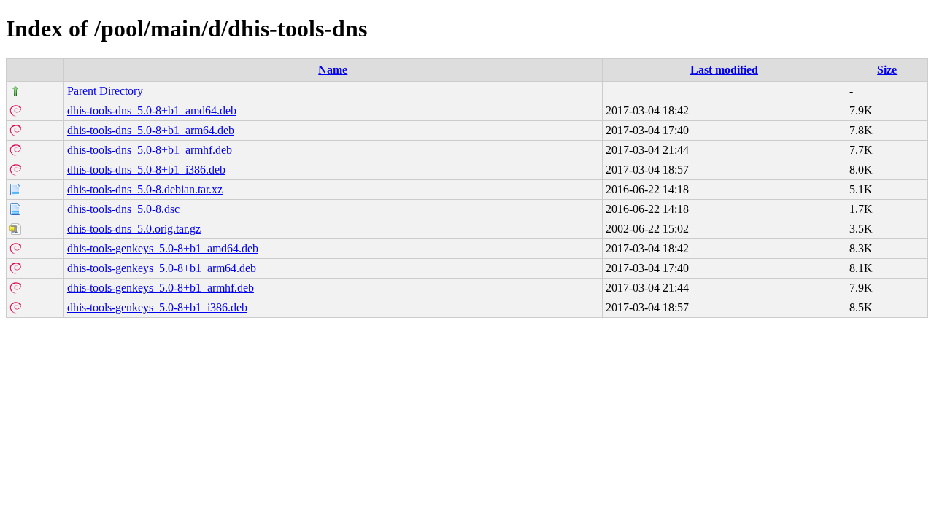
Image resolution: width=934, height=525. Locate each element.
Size (887, 69)
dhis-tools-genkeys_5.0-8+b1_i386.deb (157, 307)
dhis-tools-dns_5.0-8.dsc (123, 209)
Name (332, 69)
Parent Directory (105, 91)
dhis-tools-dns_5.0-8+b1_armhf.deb (149, 150)
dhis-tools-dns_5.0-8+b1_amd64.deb (151, 110)
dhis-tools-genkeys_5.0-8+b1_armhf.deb (160, 287)
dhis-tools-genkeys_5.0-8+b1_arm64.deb (161, 268)
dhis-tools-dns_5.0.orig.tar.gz (134, 228)
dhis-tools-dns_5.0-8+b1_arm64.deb (150, 130)
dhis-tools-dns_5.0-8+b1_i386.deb (146, 169)
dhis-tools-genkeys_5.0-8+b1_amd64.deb (162, 248)
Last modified (724, 69)
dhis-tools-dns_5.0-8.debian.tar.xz (145, 189)
